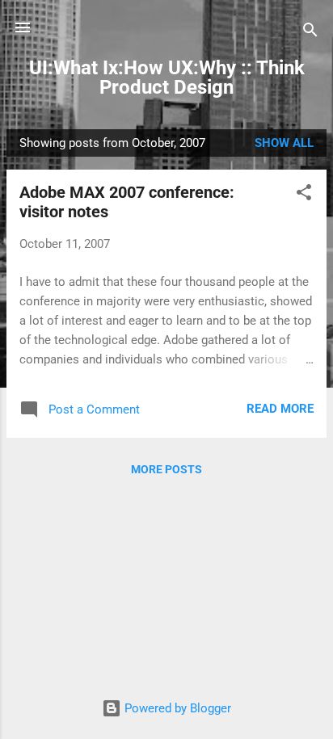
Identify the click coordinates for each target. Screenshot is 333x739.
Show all (284, 143)
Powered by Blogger (176, 708)
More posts (166, 469)
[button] (304, 195)
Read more (280, 408)
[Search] (310, 32)
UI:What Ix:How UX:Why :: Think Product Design (167, 78)
